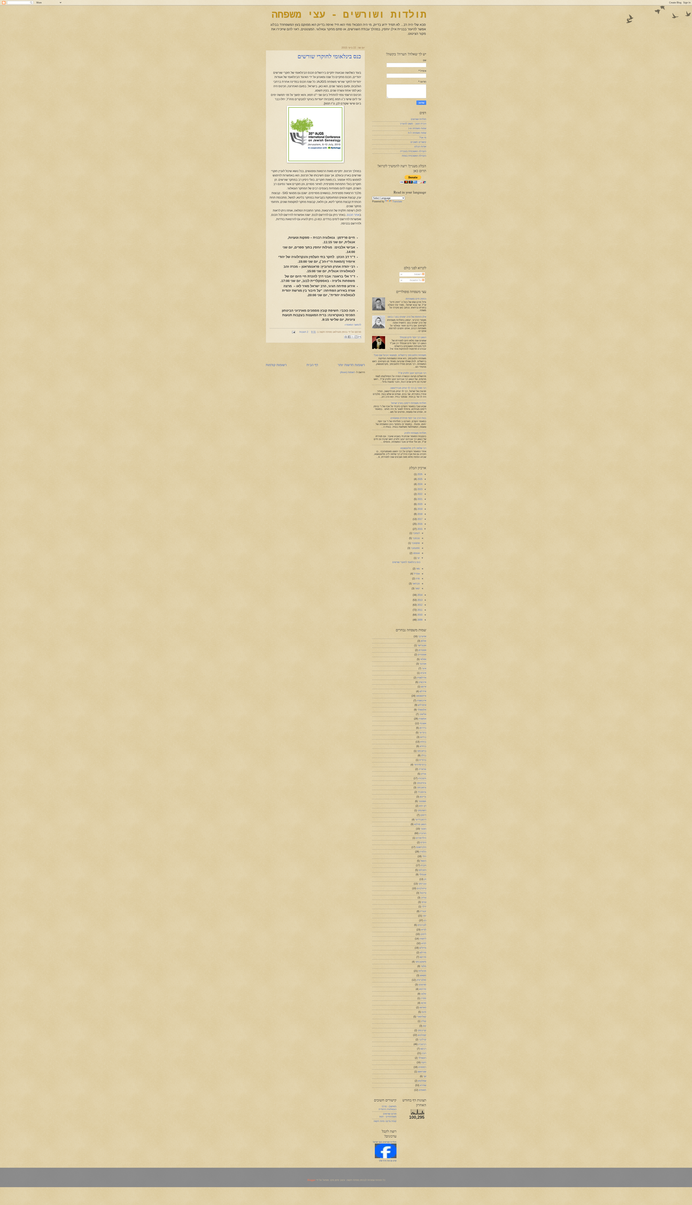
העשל (423, 860)
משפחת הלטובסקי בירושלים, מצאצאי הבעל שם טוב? (400, 355)
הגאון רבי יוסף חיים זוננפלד (413, 337)
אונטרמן (422, 650)
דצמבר (416, 533)
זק (425, 879)
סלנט (423, 993)
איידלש (423, 691)
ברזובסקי (421, 751)
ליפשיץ (423, 938)
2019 (419, 509)
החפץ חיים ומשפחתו (416, 298)
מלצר (423, 966)
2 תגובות (303, 332)
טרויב (423, 897)
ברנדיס (422, 760)
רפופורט (422, 1067)
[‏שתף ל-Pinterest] (346, 337)
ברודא (423, 741)
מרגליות (422, 971)
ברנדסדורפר (420, 764)
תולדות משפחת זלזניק (415, 433)
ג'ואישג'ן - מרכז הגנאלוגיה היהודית (387, 1107)
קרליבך (422, 1039)
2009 (419, 619)
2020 (419, 504)
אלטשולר (421, 709)
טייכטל (423, 893)
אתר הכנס (353, 214)
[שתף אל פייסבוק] (349, 337)
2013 (419, 600)
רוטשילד (422, 1058)
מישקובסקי (420, 961)
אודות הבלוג (420, 146)
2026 (419, 474)
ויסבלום (422, 870)
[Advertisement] (315, 353)
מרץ (417, 578)
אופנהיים (422, 654)
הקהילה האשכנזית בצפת (414, 155)
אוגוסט (416, 553)
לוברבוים (422, 925)
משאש (423, 975)
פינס (424, 1012)
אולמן (423, 641)
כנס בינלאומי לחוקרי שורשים (329, 56)
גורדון (423, 773)
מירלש (423, 952)
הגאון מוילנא (420, 824)
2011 (419, 610)
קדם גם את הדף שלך (387, 1161)
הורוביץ (422, 833)
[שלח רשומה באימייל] (294, 332)
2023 (419, 489)
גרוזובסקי (421, 787)
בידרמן (423, 728)
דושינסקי (422, 810)
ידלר (424, 906)
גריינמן (423, 796)
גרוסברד (422, 792)
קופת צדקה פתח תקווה (385, 1121)
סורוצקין (422, 984)
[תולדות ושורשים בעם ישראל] (385, 1157)
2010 (419, 614)
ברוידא (423, 746)
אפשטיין (422, 718)
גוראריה (422, 769)
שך (424, 1076)
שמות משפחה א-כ (417, 128)
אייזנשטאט (421, 695)
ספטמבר (415, 548)
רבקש (423, 1048)
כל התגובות (416, 280)
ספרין (423, 998)
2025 (419, 479)
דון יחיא (422, 806)
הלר (424, 856)
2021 (419, 499)
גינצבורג (422, 778)
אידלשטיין (421, 677)
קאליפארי (421, 1016)
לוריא (423, 929)
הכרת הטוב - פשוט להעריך (413, 123)
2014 (419, 595)
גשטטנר (422, 801)
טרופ (424, 902)
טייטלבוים (421, 888)
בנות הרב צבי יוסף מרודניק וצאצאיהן (408, 418)
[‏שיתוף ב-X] (352, 337)
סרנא (423, 1003)
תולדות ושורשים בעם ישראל (384, 1142)
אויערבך (422, 636)
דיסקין (423, 815)
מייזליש (422, 947)
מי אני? (422, 137)
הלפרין (423, 851)
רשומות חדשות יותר (351, 365)
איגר (424, 668)
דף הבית (312, 365)
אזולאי (423, 659)
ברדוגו (423, 737)
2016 (419, 524)
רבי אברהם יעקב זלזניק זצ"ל (412, 373)
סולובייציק (421, 980)
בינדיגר (422, 732)
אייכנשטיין (421, 700)
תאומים (422, 1090)
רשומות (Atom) (347, 372)
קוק (424, 1025)
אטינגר (423, 663)
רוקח (423, 1062)
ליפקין (423, 934)
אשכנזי (423, 723)
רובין (424, 1053)
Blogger (311, 1180)
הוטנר (423, 828)
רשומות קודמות (276, 365)
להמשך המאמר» (353, 324)
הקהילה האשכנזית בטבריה (413, 151)
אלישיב (422, 714)
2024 (419, 484)
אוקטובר (415, 543)
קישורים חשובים (418, 142)
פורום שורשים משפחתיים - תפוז (387, 1115)
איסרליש (422, 705)
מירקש (423, 957)
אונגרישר (422, 645)
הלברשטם (421, 847)
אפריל (416, 573)
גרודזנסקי (421, 783)
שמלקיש (422, 1080)
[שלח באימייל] (359, 337)
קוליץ (423, 1021)
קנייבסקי (422, 1030)
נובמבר (416, 538)
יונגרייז (423, 911)
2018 (419, 514)
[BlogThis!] (356, 337)
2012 (419, 604)
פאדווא (423, 1007)
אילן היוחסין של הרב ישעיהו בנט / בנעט (407, 316)
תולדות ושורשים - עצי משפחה (349, 15)
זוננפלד (422, 874)
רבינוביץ (422, 1044)
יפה (424, 915)
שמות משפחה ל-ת (417, 133)
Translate (397, 201)
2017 (419, 519)
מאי (417, 568)
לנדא (423, 943)
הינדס (423, 842)
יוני (418, 558)
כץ (425, 920)
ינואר (417, 588)
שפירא (423, 1085)
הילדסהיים (421, 838)
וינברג (423, 865)
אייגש (423, 686)
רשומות (418, 274)
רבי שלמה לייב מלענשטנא (413, 448)
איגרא (423, 673)
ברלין (423, 755)
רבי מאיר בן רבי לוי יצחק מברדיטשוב (408, 388)
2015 (419, 529)
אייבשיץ (422, 682)
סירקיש (422, 989)
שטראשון (422, 1071)
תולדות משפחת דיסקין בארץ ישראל (408, 403)
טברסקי (422, 883)
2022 (419, 494)
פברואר (416, 583)
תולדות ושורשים (418, 119)
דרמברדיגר (420, 819)
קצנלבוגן (422, 1035)
